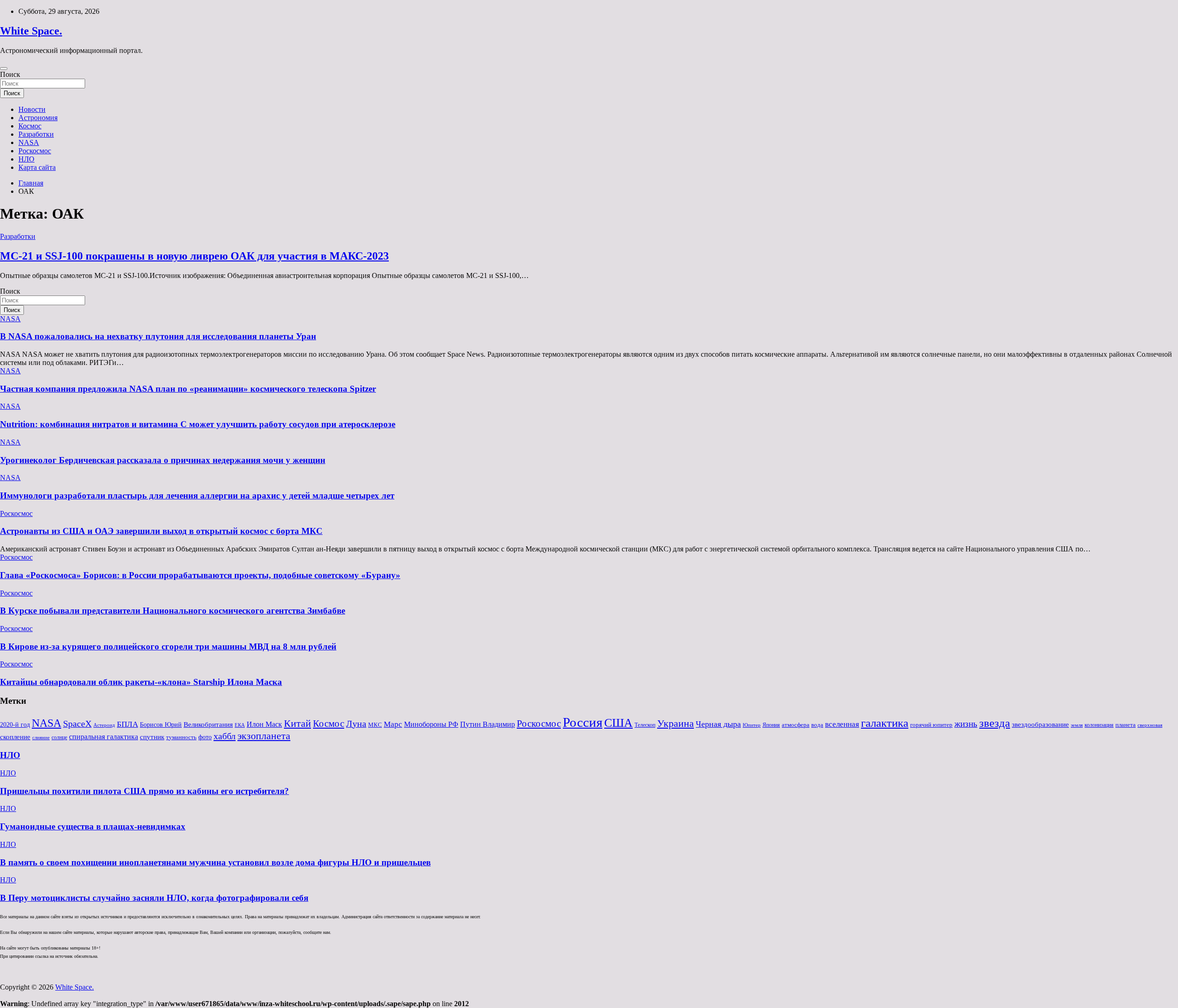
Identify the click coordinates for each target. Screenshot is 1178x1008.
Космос (29, 126)
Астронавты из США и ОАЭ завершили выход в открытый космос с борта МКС (161, 531)
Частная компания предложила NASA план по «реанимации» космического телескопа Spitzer (188, 389)
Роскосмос (34, 151)
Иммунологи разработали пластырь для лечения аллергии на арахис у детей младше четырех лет (197, 495)
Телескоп (645, 725)
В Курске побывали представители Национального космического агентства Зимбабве (172, 610)
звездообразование (1040, 724)
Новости (32, 109)
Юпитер (752, 725)
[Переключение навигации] (3, 68)
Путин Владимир (487, 724)
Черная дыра (718, 724)
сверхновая (1150, 725)
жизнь (965, 724)
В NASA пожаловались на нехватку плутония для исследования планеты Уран (158, 336)
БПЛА (127, 724)
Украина (675, 723)
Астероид (104, 725)
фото (205, 737)
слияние (41, 737)
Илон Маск (264, 724)
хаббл (225, 736)
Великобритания (208, 724)
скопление (15, 737)
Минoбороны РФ (431, 724)
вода (817, 724)
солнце (59, 737)
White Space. (31, 31)
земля (1077, 725)
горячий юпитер (931, 724)
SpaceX (77, 724)
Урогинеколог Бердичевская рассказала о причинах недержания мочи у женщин (162, 460)
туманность (181, 737)
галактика (884, 722)
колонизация (1099, 725)
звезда (994, 723)
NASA (28, 142)
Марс (393, 724)
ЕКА (240, 725)
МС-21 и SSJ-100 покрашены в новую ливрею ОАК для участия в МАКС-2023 (194, 256)
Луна (356, 723)
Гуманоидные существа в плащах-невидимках (92, 826)
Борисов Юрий (161, 724)
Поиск (10, 74)
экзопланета (263, 736)
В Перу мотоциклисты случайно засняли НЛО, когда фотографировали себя (154, 898)
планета (1125, 724)
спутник (152, 737)
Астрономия (38, 118)
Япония (771, 725)
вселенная (842, 724)
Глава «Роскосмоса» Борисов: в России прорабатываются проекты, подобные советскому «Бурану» (200, 575)
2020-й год (15, 724)
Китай (297, 723)
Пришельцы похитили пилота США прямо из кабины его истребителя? (144, 791)
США (618, 723)
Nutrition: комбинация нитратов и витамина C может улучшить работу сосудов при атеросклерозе (197, 424)
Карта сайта (37, 167)
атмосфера (795, 724)
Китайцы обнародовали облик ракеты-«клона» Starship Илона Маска (141, 682)
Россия (582, 722)
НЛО (26, 159)
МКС (375, 724)
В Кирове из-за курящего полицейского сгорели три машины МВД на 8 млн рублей (168, 646)
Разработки (36, 134)
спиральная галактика (103, 737)
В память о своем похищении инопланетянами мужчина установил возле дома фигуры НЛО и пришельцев (215, 862)
